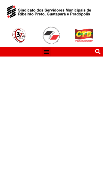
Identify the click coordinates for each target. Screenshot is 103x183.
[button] (46, 51)
